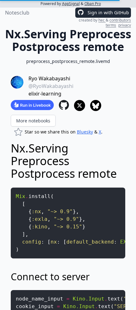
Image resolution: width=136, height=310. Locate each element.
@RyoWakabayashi (50, 86)
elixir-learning (44, 93)
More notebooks (33, 121)
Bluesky (85, 132)
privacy (124, 25)
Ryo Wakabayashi (49, 78)
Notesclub (17, 12)
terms (111, 25)
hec (102, 20)
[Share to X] (79, 105)
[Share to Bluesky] (95, 105)
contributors (120, 20)
